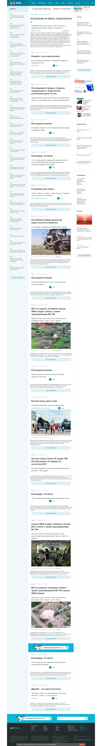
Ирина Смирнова (35, 65)
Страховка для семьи (42, 189)
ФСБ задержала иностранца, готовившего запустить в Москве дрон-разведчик (16, 260)
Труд (57, 65)
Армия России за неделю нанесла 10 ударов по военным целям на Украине (17, 177)
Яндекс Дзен (82, 727)
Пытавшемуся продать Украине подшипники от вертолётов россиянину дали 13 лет (48, 91)
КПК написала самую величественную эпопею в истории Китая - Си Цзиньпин (84, 230)
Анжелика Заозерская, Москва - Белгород (40, 408)
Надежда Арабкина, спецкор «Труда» (39, 198)
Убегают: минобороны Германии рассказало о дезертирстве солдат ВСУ (17, 17)
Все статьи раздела (18, 277)
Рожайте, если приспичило (62, 9)
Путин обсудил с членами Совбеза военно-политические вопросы (84, 33)
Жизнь (63, 3)
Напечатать (66, 30)
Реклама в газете (71, 727)
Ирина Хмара (34, 698)
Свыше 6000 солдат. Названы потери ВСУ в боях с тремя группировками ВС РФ (51, 527)
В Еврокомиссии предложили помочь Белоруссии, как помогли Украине (84, 147)
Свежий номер (41, 3)
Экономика (45, 728)
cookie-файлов (53, 744)
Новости (50, 3)
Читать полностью (51, 76)
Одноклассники (83, 728)
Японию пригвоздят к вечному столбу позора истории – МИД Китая (84, 239)
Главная (33, 3)
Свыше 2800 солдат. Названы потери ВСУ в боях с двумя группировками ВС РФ (17, 186)
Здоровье (57, 727)
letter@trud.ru (58, 742)
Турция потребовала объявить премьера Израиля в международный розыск (17, 64)
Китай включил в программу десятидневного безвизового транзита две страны (16, 220)
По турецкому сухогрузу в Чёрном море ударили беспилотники (83, 62)
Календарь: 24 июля (42, 156)
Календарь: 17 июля (42, 658)
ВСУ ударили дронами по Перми (16, 236)
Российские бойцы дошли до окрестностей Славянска (46, 221)
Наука (57, 728)
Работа (57, 3)
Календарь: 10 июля (42, 494)
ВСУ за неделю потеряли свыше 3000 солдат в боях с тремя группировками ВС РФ (48, 311)
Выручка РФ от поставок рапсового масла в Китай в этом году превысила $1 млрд (17, 26)
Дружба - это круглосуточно (46, 689)
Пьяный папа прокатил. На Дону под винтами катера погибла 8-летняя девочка (17, 159)
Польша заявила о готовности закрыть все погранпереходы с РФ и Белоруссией (17, 45)
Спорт (57, 725)
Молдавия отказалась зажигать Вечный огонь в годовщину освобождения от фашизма (16, 73)
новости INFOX (80, 98)
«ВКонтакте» (58, 256)
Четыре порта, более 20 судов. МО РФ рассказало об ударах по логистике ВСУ (49, 461)
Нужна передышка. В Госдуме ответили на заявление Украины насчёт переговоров (16, 100)
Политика (70, 3)
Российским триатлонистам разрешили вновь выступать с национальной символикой (16, 83)
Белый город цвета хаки (44, 401)
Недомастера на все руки (83, 155)
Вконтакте (82, 725)
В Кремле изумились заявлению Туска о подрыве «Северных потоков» (16, 142)
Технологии (58, 730)
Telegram (82, 730)
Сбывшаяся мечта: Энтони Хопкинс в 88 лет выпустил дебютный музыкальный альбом (17, 55)
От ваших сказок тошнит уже (41, 9)
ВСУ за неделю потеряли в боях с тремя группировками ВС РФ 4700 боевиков (17, 195)
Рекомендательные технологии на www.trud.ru (73, 729)
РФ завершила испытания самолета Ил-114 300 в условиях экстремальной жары (17, 36)
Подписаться (86, 718)
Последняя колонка (41, 123)
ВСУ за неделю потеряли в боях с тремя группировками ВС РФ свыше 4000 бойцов (50, 590)
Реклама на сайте (71, 725)
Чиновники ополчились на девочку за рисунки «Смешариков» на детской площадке (17, 109)
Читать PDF (85, 9)
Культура (78, 3)
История (33, 730)
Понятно (81, 744)
